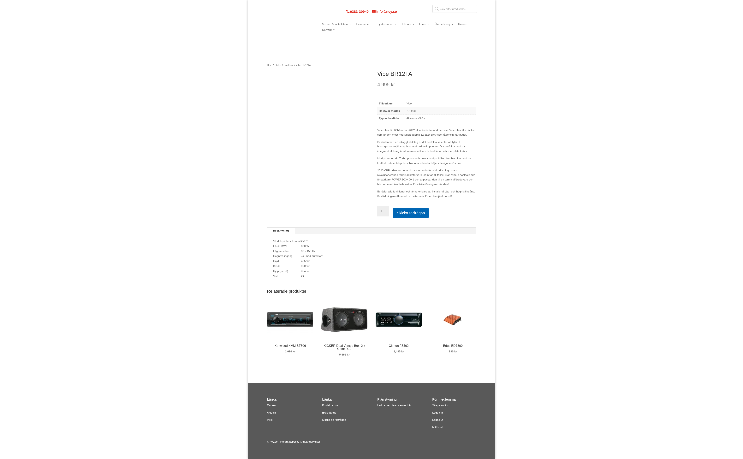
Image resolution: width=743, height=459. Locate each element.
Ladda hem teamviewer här (394, 405)
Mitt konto (438, 427)
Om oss (271, 405)
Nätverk (327, 29)
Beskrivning (281, 230)
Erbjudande (329, 412)
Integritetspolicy (289, 441)
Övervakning (442, 24)
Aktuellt (271, 412)
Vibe (409, 103)
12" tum (411, 110)
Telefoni (406, 24)
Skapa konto (440, 405)
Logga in (437, 412)
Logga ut (437, 419)
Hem (269, 65)
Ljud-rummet (385, 24)
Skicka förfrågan (411, 213)
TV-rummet (363, 24)
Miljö (270, 419)
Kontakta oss (330, 405)
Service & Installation (335, 24)
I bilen (422, 24)
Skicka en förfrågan (334, 419)
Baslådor (289, 65)
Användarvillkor (310, 441)
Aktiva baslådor (415, 118)
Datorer (462, 24)
